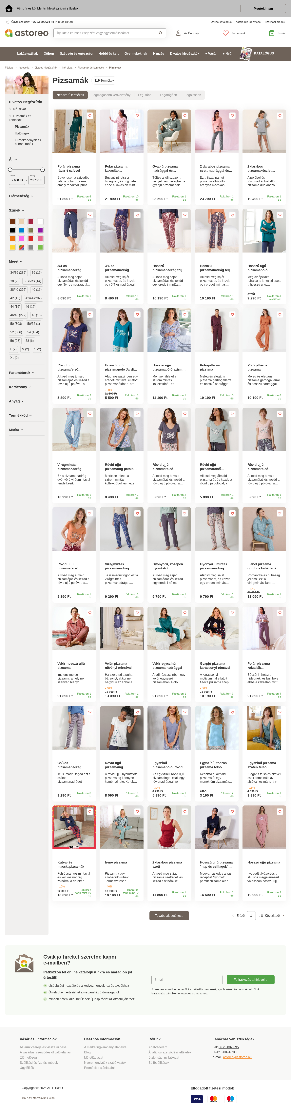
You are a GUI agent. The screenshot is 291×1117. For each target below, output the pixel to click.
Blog (87, 1052)
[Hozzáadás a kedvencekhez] (90, 115)
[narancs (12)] (12, 238)
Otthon (49, 53)
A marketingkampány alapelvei (105, 1047)
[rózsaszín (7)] (40, 238)
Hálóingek (22, 133)
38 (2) (14, 281)
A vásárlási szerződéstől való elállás (45, 1052)
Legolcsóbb (193, 95)
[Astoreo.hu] (26, 33)
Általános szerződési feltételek (169, 1052)
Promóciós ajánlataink (99, 1067)
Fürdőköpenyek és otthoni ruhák (28, 142)
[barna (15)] (12, 221)
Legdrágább (168, 95)
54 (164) (33, 332)
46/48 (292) (18, 315)
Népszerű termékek (70, 95)
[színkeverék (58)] (21, 247)
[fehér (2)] (40, 221)
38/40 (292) (18, 289)
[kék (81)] (21, 230)
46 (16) (30, 306)
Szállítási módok (275, 21)
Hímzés (158, 53)
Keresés (157, 33)
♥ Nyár (228, 53)
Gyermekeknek (136, 53)
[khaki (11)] (31, 230)
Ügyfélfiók (27, 1067)
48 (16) (37, 315)
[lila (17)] (40, 230)
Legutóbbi (145, 95)
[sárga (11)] (12, 247)
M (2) (25, 349)
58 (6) (30, 340)
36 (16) (37, 272)
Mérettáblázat (93, 1057)
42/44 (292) (34, 298)
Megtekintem (263, 8)
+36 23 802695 (40, 21)
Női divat (67, 67)
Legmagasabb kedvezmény (111, 95)
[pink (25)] (21, 238)
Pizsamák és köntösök (91, 67)
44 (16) (15, 306)
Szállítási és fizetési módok (39, 1062)
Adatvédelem (157, 1047)
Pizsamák (22, 126)
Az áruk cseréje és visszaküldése (43, 1047)
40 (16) (37, 289)
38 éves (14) (32, 281)
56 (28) (15, 340)
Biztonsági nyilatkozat (163, 1057)
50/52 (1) (33, 323)
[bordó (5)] (31, 221)
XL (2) (14, 357)
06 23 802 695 (229, 1047)
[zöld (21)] (40, 247)
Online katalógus (221, 21)
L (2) (13, 349)
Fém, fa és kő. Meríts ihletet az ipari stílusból (48, 8)
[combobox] (101, 33)
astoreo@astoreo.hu (237, 1057)
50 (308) (16, 323)
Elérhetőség (28, 1057)
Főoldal (9, 67)
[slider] (10, 170)
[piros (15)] (31, 238)
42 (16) (15, 298)
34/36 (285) (18, 272)
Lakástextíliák (27, 53)
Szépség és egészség (76, 53)
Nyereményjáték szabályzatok (105, 1062)
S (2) (37, 349)
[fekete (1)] (12, 230)
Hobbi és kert (109, 53)
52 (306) (16, 332)
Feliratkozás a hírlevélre (250, 979)
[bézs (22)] (21, 221)
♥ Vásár (211, 53)
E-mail (159, 979)
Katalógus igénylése (248, 21)
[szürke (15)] (31, 247)
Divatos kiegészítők (184, 53)
